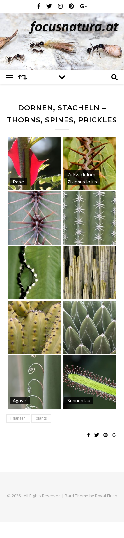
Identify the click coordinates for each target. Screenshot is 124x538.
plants (41, 418)
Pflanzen (18, 418)
